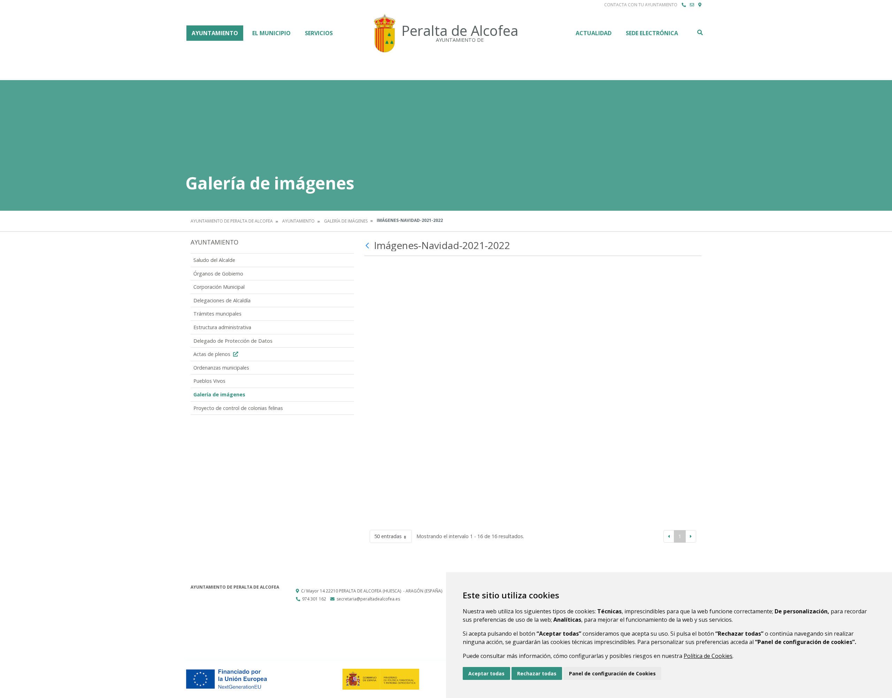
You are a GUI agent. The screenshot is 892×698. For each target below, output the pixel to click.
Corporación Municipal (219, 287)
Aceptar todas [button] (486, 673)
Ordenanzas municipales (221, 367)
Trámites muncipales (217, 313)
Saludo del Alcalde (214, 260)
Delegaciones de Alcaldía (222, 300)
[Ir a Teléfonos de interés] (684, 5)
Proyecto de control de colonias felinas (238, 408)
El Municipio (271, 33)
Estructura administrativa (222, 327)
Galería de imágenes (346, 221)
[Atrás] (368, 245)
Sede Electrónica (652, 33)
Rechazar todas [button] (536, 673)
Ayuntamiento (215, 33)
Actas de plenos (212, 354)
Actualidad (594, 33)
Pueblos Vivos (209, 381)
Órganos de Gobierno (218, 273)
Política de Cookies (708, 656)
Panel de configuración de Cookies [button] (612, 673)
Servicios (319, 33)
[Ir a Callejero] (699, 5)
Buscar (700, 32)
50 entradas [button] (388, 536)
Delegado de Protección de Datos (232, 341)
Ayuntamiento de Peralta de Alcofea (232, 221)
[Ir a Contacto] (692, 5)
